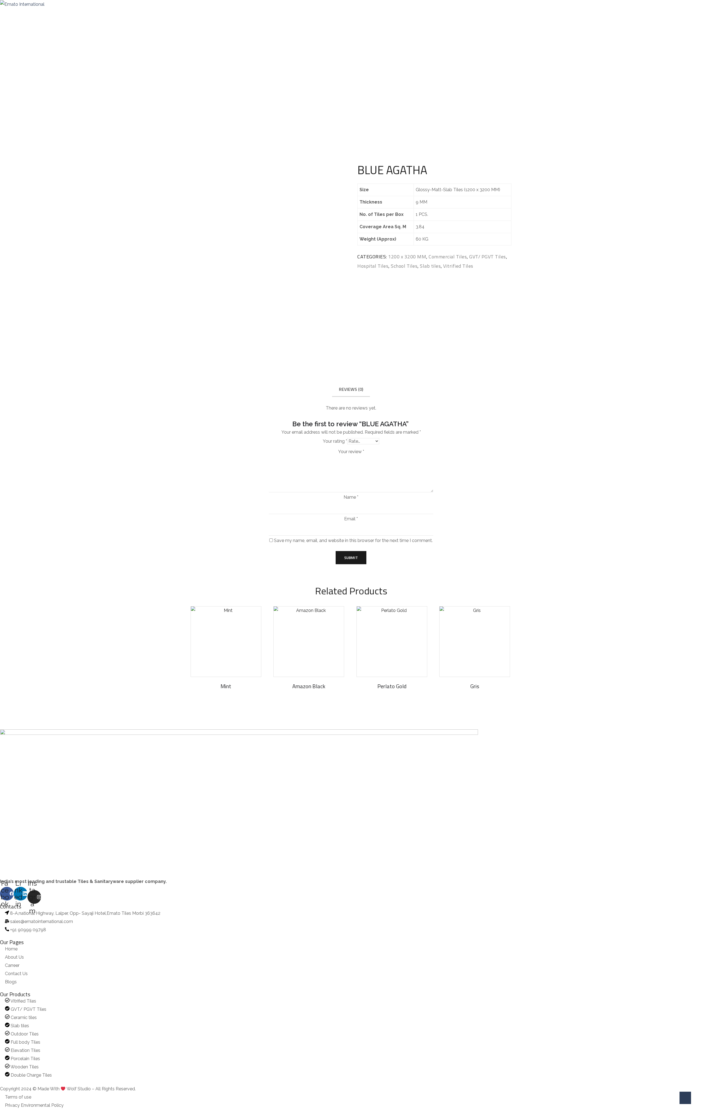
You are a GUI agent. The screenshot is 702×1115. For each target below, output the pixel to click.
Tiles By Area (98, 13)
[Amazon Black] (308, 641)
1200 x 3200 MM (407, 256)
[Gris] (474, 641)
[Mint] (226, 641)
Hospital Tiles (372, 266)
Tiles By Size (60, 13)
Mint (225, 686)
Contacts (196, 13)
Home (5, 13)
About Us (29, 13)
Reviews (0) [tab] (351, 389)
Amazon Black (308, 686)
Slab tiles (430, 266)
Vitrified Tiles (458, 266)
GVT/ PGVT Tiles (487, 256)
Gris (474, 686)
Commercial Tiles (344, 91)
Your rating (335, 441)
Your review (351, 452)
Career (170, 13)
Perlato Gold (391, 686)
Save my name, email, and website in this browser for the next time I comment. (353, 540)
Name (351, 497)
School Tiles (404, 266)
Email (351, 519)
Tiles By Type (137, 13)
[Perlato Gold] (391, 641)
